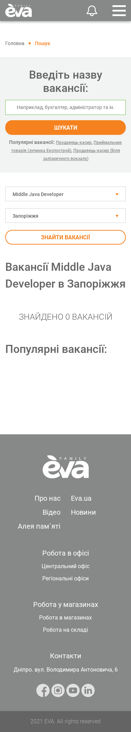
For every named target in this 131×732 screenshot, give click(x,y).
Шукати (65, 127)
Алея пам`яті (39, 526)
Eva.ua (81, 498)
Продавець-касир (74, 142)
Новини (83, 512)
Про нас (47, 498)
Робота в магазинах (65, 617)
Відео (51, 512)
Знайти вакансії (65, 237)
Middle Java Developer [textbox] (38, 194)
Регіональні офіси (65, 578)
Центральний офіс (65, 566)
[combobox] (65, 194)
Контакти (65, 656)
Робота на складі (65, 629)
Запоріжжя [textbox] (25, 216)
